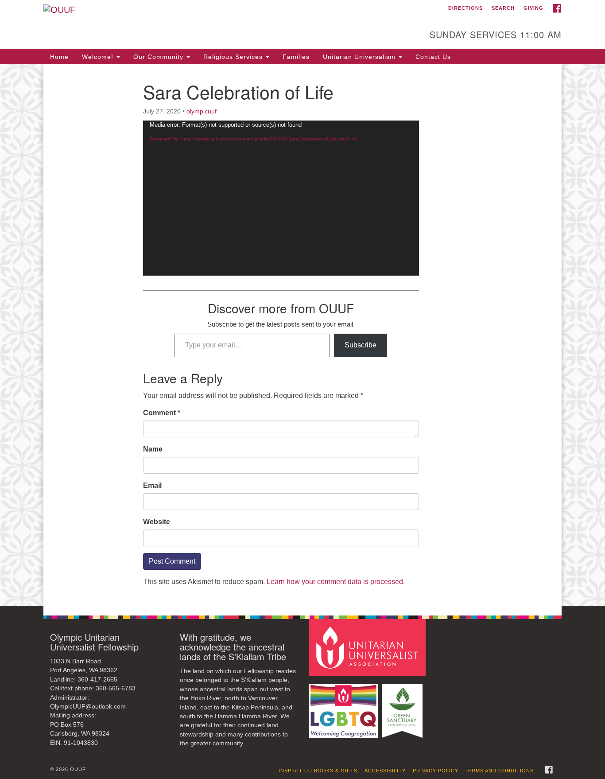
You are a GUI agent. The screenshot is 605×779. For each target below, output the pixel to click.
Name (153, 449)
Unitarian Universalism (360, 56)
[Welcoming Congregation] (344, 706)
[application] (281, 198)
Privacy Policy (435, 770)
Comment (161, 413)
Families (296, 56)
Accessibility (385, 770)
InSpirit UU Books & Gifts (318, 770)
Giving (533, 8)
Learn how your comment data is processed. (336, 581)
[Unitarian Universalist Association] (368, 646)
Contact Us (433, 56)
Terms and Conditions (499, 770)
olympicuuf (201, 111)
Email (152, 485)
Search (503, 8)
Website (156, 522)
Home (59, 56)
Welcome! (99, 56)
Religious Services (234, 56)
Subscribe (360, 345)
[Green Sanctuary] (403, 706)
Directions (465, 8)
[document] (302, 335)
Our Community (159, 56)
